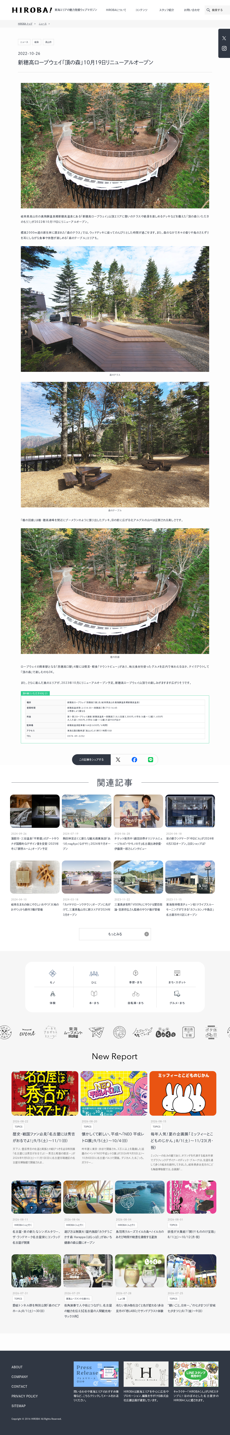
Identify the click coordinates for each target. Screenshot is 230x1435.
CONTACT (19, 1386)
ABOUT (17, 1367)
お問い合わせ (192, 10)
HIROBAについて (116, 10)
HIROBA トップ (25, 24)
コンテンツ (141, 10)
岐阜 (36, 42)
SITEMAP (19, 1405)
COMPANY (20, 1376)
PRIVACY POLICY (25, 1396)
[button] (134, 759)
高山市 (48, 42)
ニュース (43, 24)
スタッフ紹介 (166, 10)
